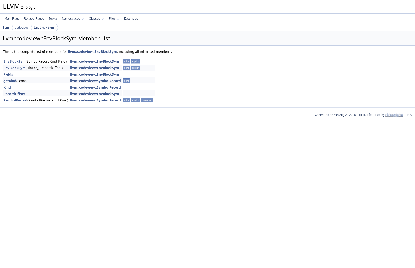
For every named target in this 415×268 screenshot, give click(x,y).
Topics (53, 18)
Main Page (12, 18)
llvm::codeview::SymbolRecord (95, 80)
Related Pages (34, 18)
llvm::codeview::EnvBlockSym (92, 51)
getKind (9, 80)
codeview (21, 27)
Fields (8, 74)
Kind (7, 87)
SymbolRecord (15, 100)
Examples (131, 18)
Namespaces (71, 18)
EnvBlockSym (44, 27)
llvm (6, 27)
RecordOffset (14, 93)
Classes (94, 18)
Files (112, 18)
